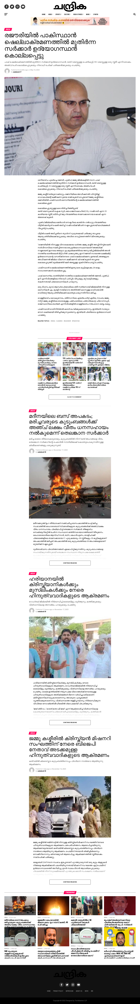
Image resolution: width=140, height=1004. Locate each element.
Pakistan (76, 321)
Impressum (69, 991)
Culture (67, 14)
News (50, 14)
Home (43, 14)
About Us (79, 991)
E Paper (95, 14)
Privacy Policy (58, 991)
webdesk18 (42, 452)
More (88, 14)
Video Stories (77, 14)
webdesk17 (17, 72)
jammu (60, 321)
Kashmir (68, 321)
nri (92, 991)
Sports (57, 14)
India (53, 321)
